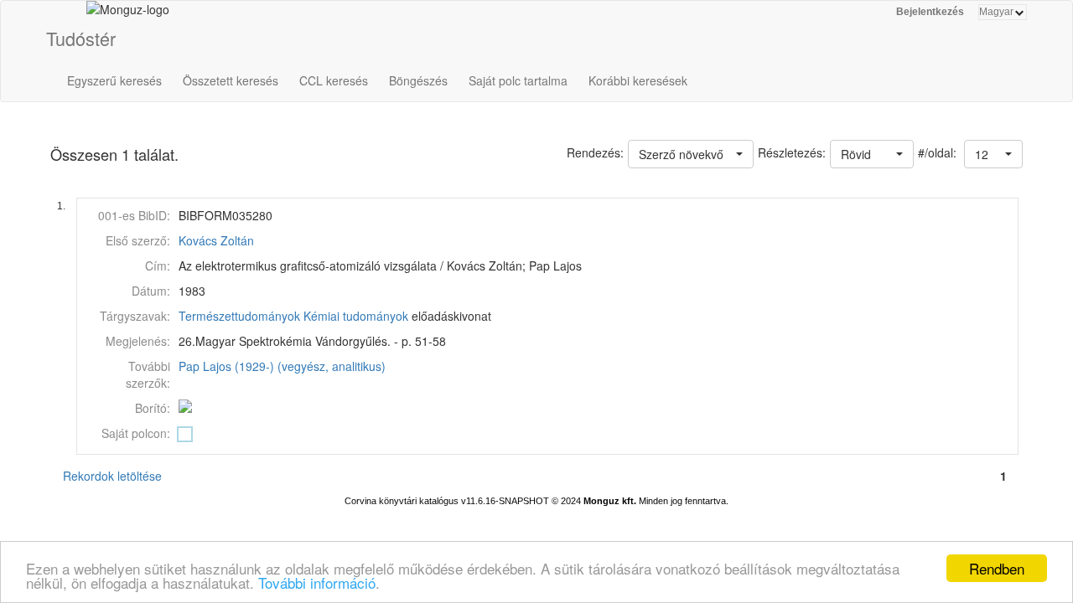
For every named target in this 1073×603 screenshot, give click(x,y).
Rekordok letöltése (112, 475)
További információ (317, 582)
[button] (993, 154)
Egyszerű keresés (114, 80)
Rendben (996, 568)
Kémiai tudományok (355, 315)
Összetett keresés (230, 80)
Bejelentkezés (930, 12)
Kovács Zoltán (216, 240)
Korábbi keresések (637, 80)
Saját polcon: (135, 433)
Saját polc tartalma (518, 80)
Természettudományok (239, 315)
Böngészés (418, 80)
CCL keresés (333, 80)
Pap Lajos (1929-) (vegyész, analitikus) (282, 366)
